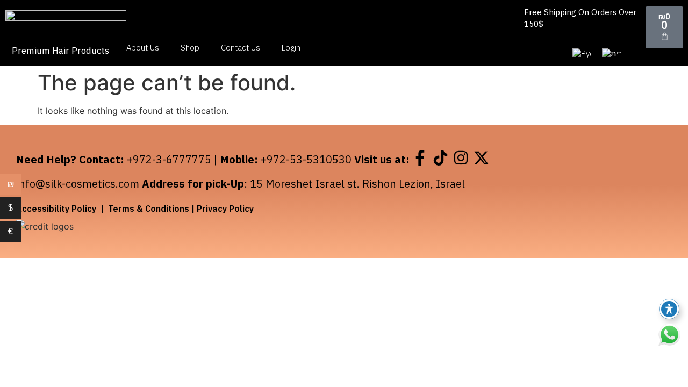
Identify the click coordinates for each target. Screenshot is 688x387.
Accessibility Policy (56, 208)
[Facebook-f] (419, 157)
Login (291, 47)
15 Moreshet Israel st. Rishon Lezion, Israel (357, 183)
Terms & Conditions (148, 208)
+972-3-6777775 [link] (169, 159)
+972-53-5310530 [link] (306, 159)
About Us (142, 47)
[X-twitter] (481, 157)
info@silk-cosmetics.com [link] (77, 183)
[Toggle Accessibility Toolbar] (669, 309)
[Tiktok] (440, 157)
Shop (190, 47)
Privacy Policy (225, 208)
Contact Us (240, 47)
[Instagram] (460, 157)
